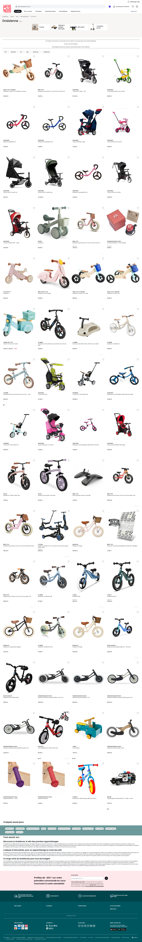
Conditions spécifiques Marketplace (19, 937)
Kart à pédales (99, 828)
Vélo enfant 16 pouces (64, 828)
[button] (137, 6)
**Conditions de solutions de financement (24, 939)
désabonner (93, 885)
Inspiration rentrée (50, 11)
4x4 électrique (52, 828)
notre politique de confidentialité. (94, 886)
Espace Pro (134, 11)
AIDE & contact (17, 905)
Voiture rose (19, 832)
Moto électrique (10, 832)
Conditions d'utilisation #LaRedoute (102, 937)
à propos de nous (82, 905)
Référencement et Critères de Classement (36, 937)
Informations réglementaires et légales (53, 937)
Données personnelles (115, 937)
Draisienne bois (9, 828)
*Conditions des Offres (10, 939)
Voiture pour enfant (88, 828)
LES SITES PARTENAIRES (115, 905)
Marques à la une (75, 11)
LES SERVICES (49, 905)
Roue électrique (20, 828)
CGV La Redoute (7, 937)
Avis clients (91, 937)
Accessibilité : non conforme (40, 939)
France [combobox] (135, 937)
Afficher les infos (71, 915)
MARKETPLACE (113, 909)
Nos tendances (63, 11)
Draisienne (33, 16)
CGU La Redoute (83, 937)
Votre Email (74, 875)
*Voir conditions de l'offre (78, 882)
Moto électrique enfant (33, 828)
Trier (5, 52)
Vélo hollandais (76, 828)
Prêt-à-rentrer (28, 11)
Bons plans (39, 11)
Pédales (44, 828)
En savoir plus (124, 926)
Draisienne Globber (111, 828)
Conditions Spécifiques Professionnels (70, 937)
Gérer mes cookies (125, 937)
